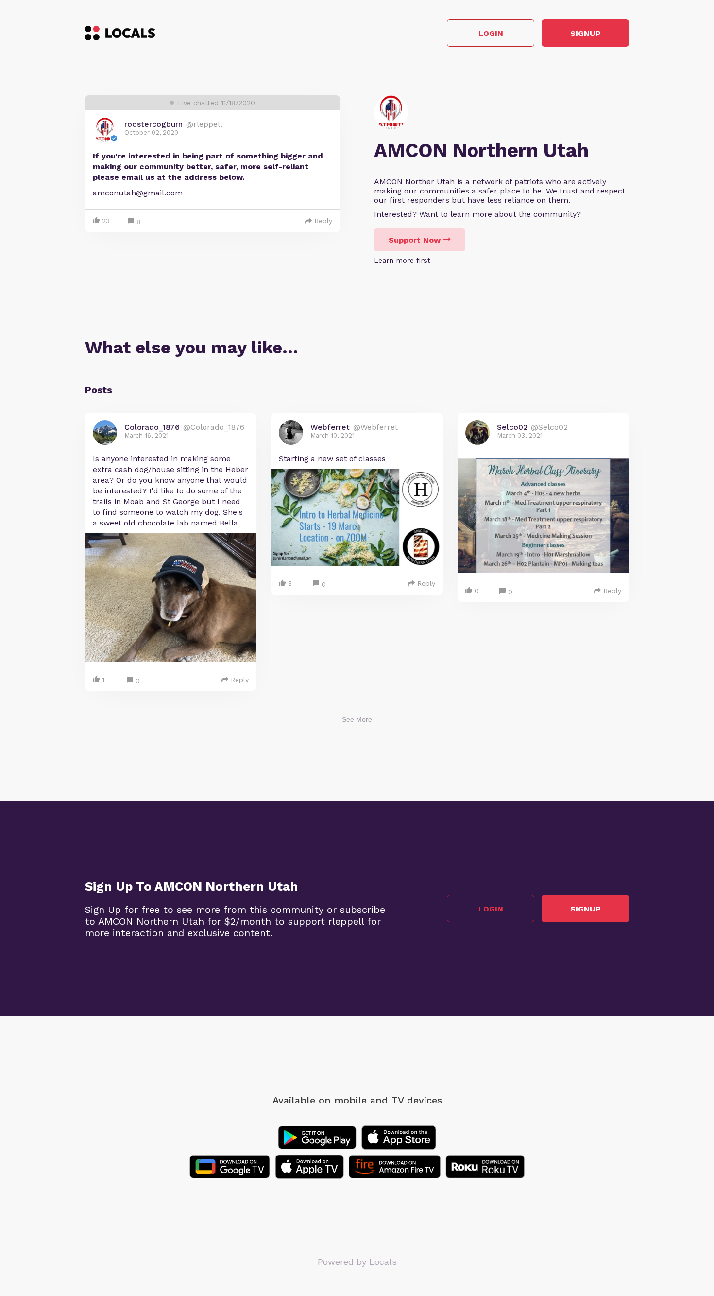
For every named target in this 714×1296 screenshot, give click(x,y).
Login (490, 33)
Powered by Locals (357, 1262)
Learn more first (402, 260)
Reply (323, 221)
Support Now (415, 240)
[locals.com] (120, 33)
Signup (585, 33)
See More (357, 719)
